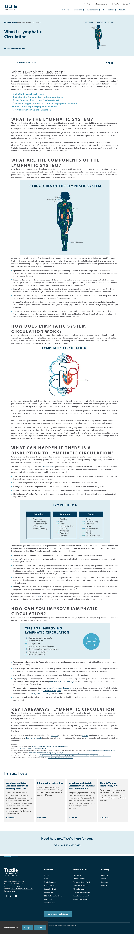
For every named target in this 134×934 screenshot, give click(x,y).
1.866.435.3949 (12, 891)
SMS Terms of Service (80, 899)
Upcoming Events (50, 889)
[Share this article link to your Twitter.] (109, 63)
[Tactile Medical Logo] (10, 7)
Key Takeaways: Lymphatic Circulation (33, 109)
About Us (122, 10)
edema (85, 735)
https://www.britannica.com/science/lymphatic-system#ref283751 (45, 752)
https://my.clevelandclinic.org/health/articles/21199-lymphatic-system (50, 746)
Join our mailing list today (58, 914)
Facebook (6, 896)
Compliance (77, 875)
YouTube (16, 896)
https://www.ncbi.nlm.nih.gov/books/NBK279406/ (102, 750)
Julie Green (23, 62)
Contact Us (115, 4)
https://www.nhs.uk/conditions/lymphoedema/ (60, 757)
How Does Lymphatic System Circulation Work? (37, 100)
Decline (40, 927)
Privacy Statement (79, 889)
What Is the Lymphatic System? (29, 93)
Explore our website (34, 738)
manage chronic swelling (40, 693)
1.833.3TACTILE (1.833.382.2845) (22, 889)
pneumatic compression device (59, 688)
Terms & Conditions (79, 879)
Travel (46, 879)
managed (37, 596)
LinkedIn (11, 896)
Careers (103, 879)
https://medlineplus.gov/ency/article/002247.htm (33, 748)
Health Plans (48, 892)
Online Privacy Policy (80, 885)
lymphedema (48, 466)
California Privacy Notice (81, 892)
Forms (46, 875)
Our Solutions (92, 10)
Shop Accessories (101, 4)
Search (125, 4)
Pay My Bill (87, 4)
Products (104, 885)
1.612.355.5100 (14, 886)
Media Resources (50, 882)
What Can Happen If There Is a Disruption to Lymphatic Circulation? (46, 103)
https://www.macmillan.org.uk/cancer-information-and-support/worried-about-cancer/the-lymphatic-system (69, 754)
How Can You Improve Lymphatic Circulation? (36, 106)
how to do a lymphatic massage (61, 681)
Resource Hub (108, 10)
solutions (54, 735)
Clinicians (78, 10)
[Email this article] (112, 63)
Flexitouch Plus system (52, 690)
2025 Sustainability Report (53, 896)
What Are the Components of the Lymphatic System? (39, 97)
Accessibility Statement (81, 896)
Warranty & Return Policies (82, 882)
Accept (27, 927)
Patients (65, 10)
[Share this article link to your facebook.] (106, 62)
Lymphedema (10, 22)
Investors (104, 882)
